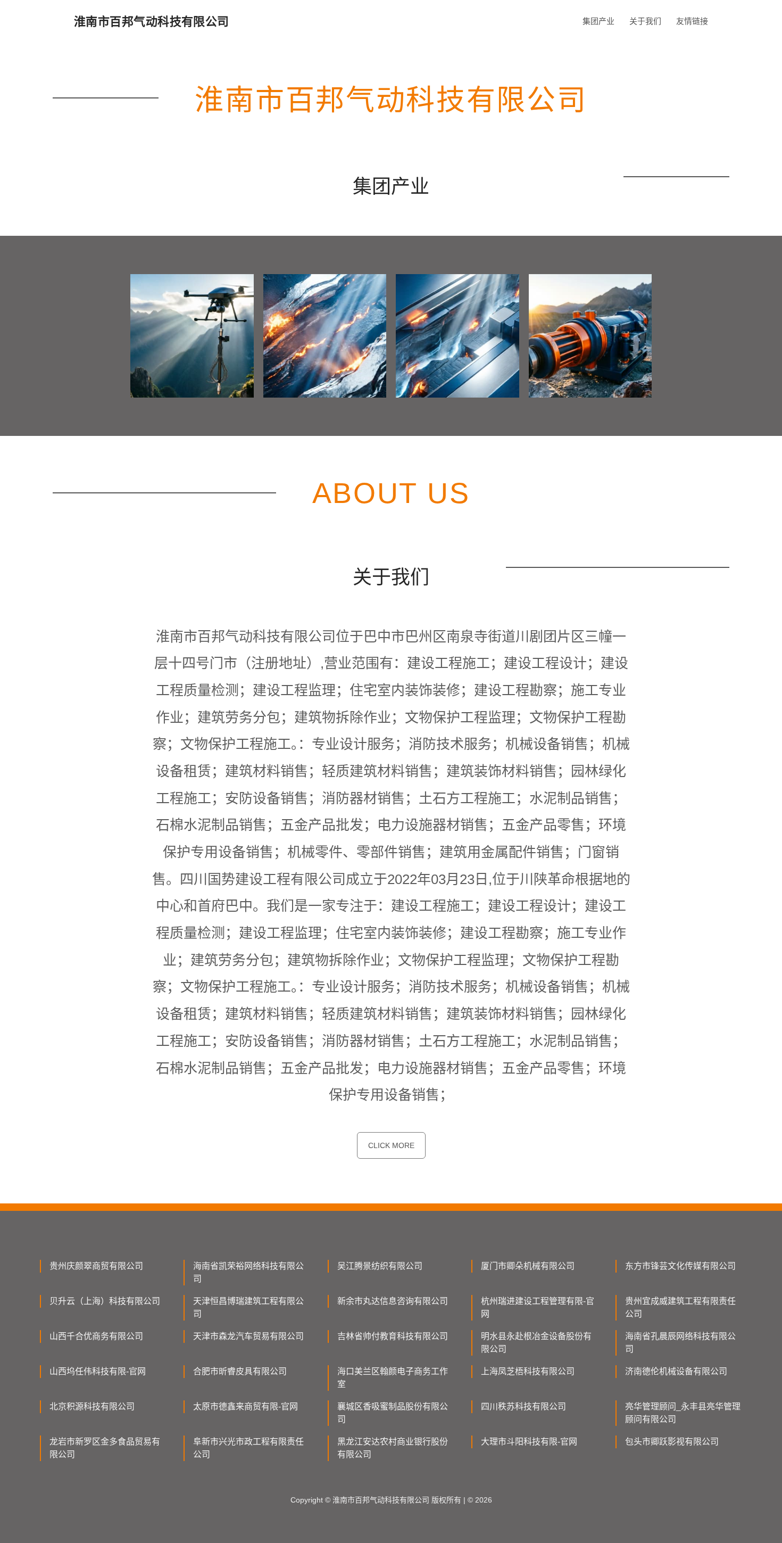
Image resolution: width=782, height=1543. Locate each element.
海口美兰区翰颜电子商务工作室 (392, 1378)
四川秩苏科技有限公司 (523, 1406)
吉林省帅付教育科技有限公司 (392, 1336)
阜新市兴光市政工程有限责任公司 (248, 1448)
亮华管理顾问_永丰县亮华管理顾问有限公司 (683, 1413)
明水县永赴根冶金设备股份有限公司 (536, 1343)
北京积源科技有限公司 (92, 1406)
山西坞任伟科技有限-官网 (97, 1371)
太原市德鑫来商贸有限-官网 (245, 1406)
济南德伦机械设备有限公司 (676, 1371)
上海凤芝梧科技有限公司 (528, 1371)
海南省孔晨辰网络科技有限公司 (680, 1343)
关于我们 (645, 21)
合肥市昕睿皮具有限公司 (240, 1371)
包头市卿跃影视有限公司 (672, 1441)
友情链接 (692, 21)
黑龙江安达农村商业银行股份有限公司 (392, 1448)
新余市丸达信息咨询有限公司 (392, 1301)
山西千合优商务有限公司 (96, 1336)
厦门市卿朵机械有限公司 (528, 1265)
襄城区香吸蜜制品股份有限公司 (392, 1413)
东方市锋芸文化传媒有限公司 (680, 1265)
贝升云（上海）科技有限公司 (104, 1301)
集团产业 (598, 21)
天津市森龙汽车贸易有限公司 (248, 1336)
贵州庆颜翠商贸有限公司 (96, 1265)
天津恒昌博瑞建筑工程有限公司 (248, 1307)
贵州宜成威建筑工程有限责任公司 (680, 1307)
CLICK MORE (391, 1145)
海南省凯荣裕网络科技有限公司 (248, 1272)
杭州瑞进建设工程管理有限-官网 (537, 1307)
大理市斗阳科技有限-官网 (529, 1441)
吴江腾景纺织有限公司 (379, 1265)
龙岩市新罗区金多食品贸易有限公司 (104, 1448)
